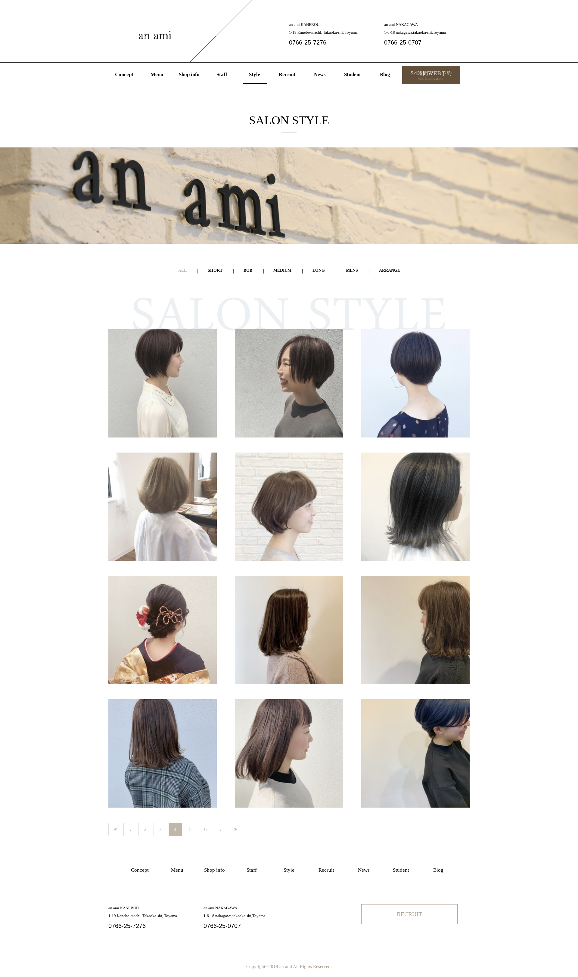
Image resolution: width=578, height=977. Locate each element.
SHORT (215, 270)
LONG (318, 270)
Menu (157, 74)
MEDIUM (282, 270)
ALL (182, 270)
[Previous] (130, 829)
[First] (115, 829)
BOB (248, 270)
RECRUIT (409, 914)
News (320, 74)
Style (254, 74)
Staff (221, 74)
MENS (352, 270)
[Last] (235, 829)
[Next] (220, 829)
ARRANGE (389, 270)
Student (352, 74)
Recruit (287, 74)
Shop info (189, 74)
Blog (385, 74)
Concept (124, 74)
